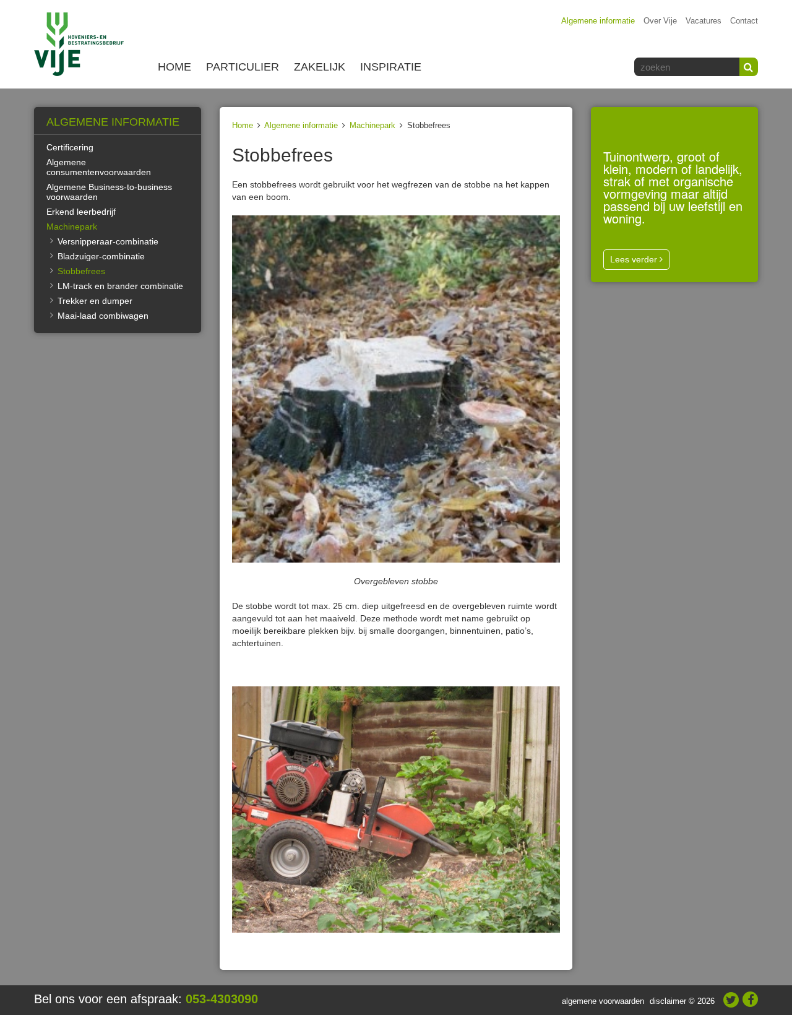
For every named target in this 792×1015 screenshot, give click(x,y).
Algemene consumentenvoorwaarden (98, 167)
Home (174, 67)
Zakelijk (319, 67)
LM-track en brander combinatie (120, 286)
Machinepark (372, 125)
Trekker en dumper (95, 301)
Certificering (69, 147)
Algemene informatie (598, 20)
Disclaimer (668, 1001)
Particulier (242, 67)
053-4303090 (222, 999)
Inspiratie (390, 67)
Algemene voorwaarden (603, 1001)
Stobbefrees (81, 271)
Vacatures (703, 20)
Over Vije (660, 20)
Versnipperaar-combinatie (108, 241)
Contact (744, 20)
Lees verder (635, 259)
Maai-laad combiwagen (103, 316)
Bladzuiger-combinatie (101, 256)
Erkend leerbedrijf (81, 212)
